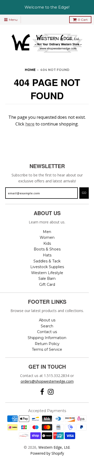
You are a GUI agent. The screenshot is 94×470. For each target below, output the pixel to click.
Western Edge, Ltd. (54, 447)
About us (47, 320)
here (29, 124)
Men (47, 231)
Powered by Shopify (47, 453)
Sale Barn (47, 278)
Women (47, 237)
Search (47, 326)
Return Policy (47, 343)
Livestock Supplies (47, 266)
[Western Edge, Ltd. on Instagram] (51, 392)
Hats (47, 255)
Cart (83, 20)
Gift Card (47, 284)
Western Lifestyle (47, 272)
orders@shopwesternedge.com (47, 381)
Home (30, 70)
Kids (47, 243)
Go (84, 193)
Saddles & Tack (47, 261)
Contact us (47, 331)
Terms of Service (47, 349)
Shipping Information (47, 337)
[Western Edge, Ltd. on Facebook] (42, 392)
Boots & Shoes (47, 249)
